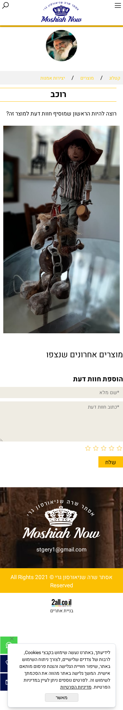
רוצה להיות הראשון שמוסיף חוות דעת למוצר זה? (61, 114)
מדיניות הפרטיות (76, 687)
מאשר (62, 697)
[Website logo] (61, 11)
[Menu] (117, 5)
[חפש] (5, 5)
